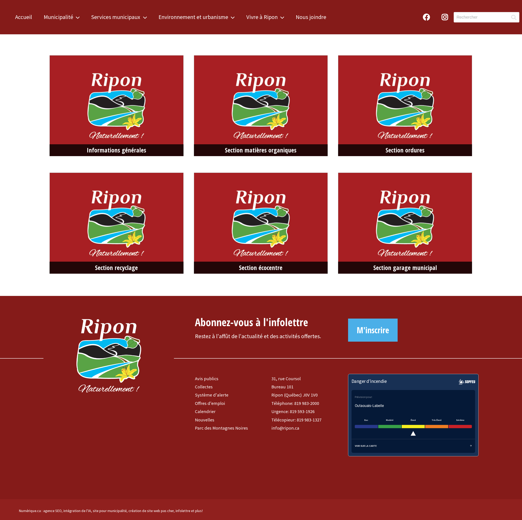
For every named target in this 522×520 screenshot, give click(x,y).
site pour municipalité (110, 510)
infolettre (183, 510)
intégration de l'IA (77, 510)
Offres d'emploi (210, 403)
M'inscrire (373, 330)
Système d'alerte (211, 395)
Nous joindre (311, 17)
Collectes (204, 387)
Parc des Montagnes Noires (221, 428)
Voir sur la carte (366, 446)
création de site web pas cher (151, 510)
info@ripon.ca (285, 428)
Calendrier (205, 411)
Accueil (23, 17)
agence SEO (52, 510)
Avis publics (206, 378)
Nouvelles (204, 420)
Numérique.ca (30, 510)
